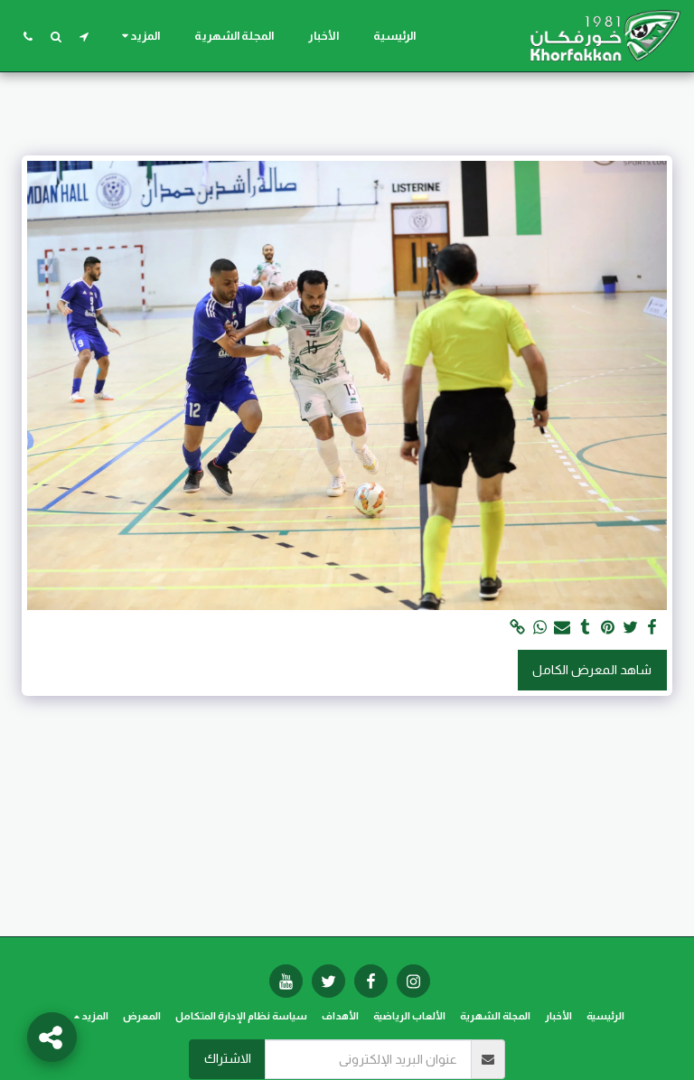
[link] (517, 627)
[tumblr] (585, 627)
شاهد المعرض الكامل (592, 669)
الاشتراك (227, 1058)
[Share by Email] (562, 627)
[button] (83, 36)
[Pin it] (607, 627)
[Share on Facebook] (652, 627)
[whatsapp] (539, 627)
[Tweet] (630, 627)
